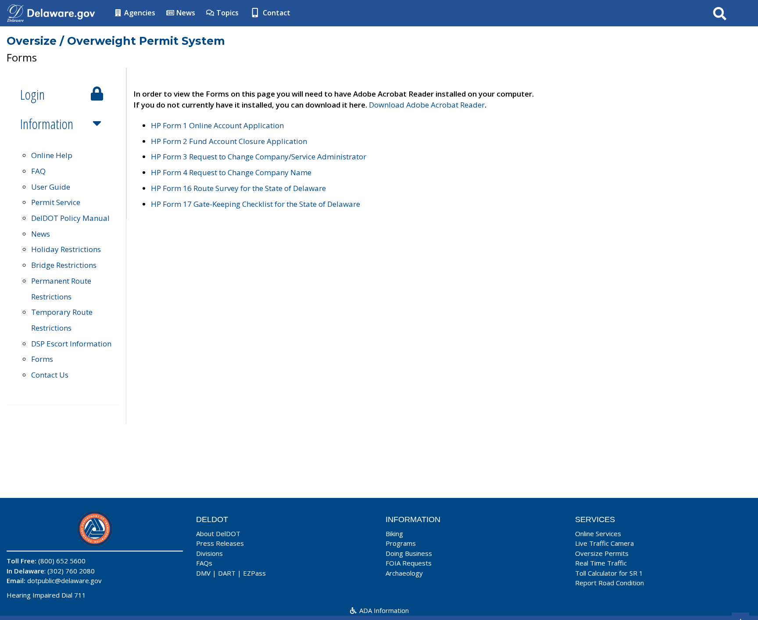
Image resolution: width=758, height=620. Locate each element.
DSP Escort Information (71, 344)
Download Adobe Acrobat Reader (427, 105)
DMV (203, 573)
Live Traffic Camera (604, 543)
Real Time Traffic (601, 563)
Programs (401, 543)
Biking (394, 533)
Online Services (598, 533)
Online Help (51, 155)
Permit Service (55, 202)
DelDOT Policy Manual (70, 218)
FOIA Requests (409, 563)
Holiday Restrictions (66, 249)
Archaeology (404, 573)
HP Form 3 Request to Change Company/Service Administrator (258, 156)
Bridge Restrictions (64, 265)
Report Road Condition (609, 582)
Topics (227, 13)
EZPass (254, 573)
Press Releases (220, 543)
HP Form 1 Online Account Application (217, 125)
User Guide (50, 187)
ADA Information (383, 610)
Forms (42, 359)
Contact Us (49, 375)
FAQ (38, 171)
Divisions (209, 553)
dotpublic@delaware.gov (64, 580)
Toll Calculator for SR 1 (609, 573)
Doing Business (409, 553)
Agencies (138, 13)
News (185, 13)
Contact (275, 13)
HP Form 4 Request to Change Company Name (231, 172)
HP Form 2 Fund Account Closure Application (229, 141)
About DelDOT (218, 533)
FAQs (204, 563)
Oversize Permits (602, 553)
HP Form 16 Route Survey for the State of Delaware (238, 188)
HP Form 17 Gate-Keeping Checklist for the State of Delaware (255, 204)
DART (227, 573)
